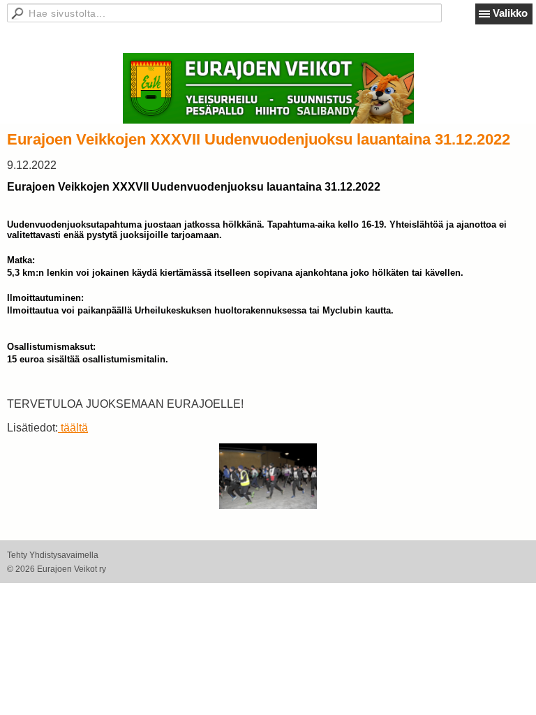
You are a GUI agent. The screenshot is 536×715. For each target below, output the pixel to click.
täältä (73, 428)
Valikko (510, 13)
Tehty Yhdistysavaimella (52, 555)
